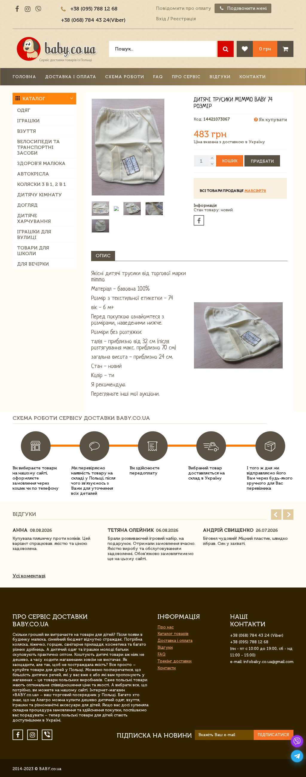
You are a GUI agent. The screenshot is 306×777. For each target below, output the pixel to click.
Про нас (165, 627)
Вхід (161, 18)
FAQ (158, 76)
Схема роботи (124, 76)
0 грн (265, 49)
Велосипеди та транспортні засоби (38, 147)
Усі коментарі (29, 576)
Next (288, 514)
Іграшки (28, 121)
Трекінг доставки (174, 661)
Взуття (26, 131)
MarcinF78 (255, 191)
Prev (276, 514)
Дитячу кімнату (39, 195)
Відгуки (219, 76)
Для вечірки (33, 264)
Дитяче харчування (34, 218)
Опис (103, 255)
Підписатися (273, 734)
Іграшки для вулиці (34, 234)
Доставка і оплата (70, 76)
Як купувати (272, 119)
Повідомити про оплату (183, 8)
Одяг (23, 110)
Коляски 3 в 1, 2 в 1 (41, 184)
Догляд (27, 205)
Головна (24, 76)
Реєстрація (183, 18)
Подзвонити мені (246, 8)
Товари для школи (33, 250)
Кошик (229, 161)
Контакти (252, 76)
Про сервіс (186, 76)
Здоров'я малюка (41, 163)
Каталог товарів (173, 633)
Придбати (262, 161)
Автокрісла (33, 174)
